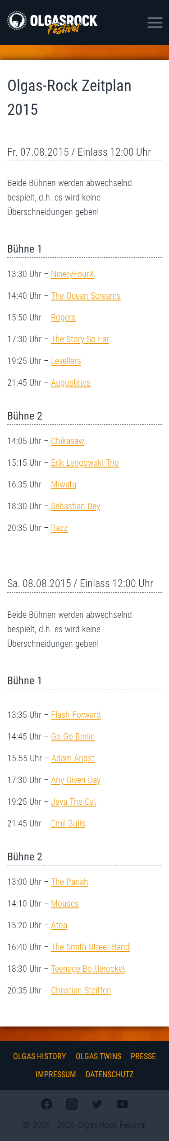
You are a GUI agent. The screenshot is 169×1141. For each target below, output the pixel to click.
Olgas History (39, 1056)
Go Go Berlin (73, 736)
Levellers (66, 360)
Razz (59, 527)
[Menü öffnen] (155, 22)
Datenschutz (109, 1074)
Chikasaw (67, 440)
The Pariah (69, 881)
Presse (143, 1056)
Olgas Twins (98, 1056)
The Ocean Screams (86, 295)
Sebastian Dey (75, 506)
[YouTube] (122, 1104)
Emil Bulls (68, 823)
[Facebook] (46, 1104)
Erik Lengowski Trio (85, 462)
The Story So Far (80, 339)
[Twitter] (97, 1104)
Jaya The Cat (73, 801)
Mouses (65, 903)
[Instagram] (71, 1104)
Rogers (63, 317)
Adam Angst (73, 758)
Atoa (59, 925)
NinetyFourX (72, 273)
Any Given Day (75, 779)
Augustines (71, 382)
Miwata (63, 484)
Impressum (56, 1074)
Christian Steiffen (81, 990)
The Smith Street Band (90, 946)
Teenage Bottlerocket (88, 968)
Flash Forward (76, 714)
